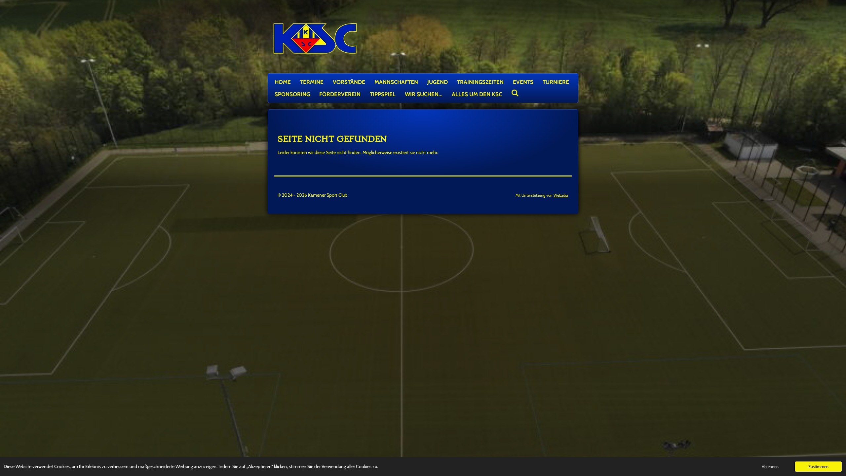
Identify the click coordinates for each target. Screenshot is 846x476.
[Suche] (515, 93)
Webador (561, 195)
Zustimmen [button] (818, 466)
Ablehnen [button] (770, 466)
